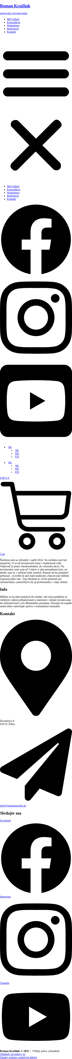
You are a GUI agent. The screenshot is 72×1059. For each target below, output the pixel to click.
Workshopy (13, 25)
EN (17, 456)
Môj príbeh (13, 19)
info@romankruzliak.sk (13, 805)
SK (10, 447)
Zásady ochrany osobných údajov (18, 1057)
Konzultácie (13, 22)
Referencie (13, 28)
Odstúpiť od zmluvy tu (12, 1054)
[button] (36, 109)
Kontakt (11, 31)
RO (17, 453)
